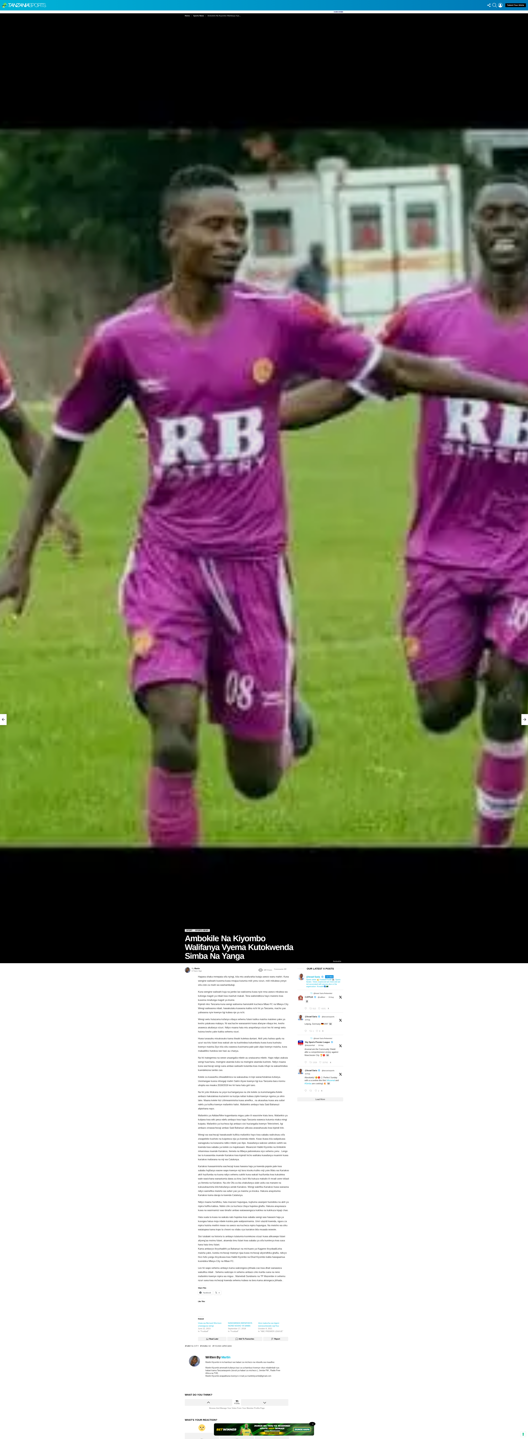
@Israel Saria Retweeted (323, 993)
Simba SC (206, 1346)
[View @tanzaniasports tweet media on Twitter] (307, 1001)
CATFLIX (309, 997)
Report (277, 1339)
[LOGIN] (500, 5)
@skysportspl (310, 1045)
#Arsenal (331, 1080)
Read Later (213, 1339)
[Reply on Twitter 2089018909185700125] (306, 1062)
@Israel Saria (311, 1016)
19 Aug (331, 997)
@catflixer (321, 997)
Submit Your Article (515, 5)
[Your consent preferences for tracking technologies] (523, 1434)
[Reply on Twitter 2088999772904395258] (306, 1090)
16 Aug (320, 1045)
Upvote (208, 1402)
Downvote (264, 1402)
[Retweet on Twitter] (311, 993)
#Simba (308, 1083)
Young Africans (223, 1346)
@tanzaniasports (328, 1017)
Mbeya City (193, 1346)
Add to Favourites (246, 1339)
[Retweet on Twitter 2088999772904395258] (311, 1090)
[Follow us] (489, 5)
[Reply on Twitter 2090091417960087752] (306, 1008)
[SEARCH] (494, 5)
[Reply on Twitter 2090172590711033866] (306, 1031)
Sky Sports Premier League (317, 1042)
